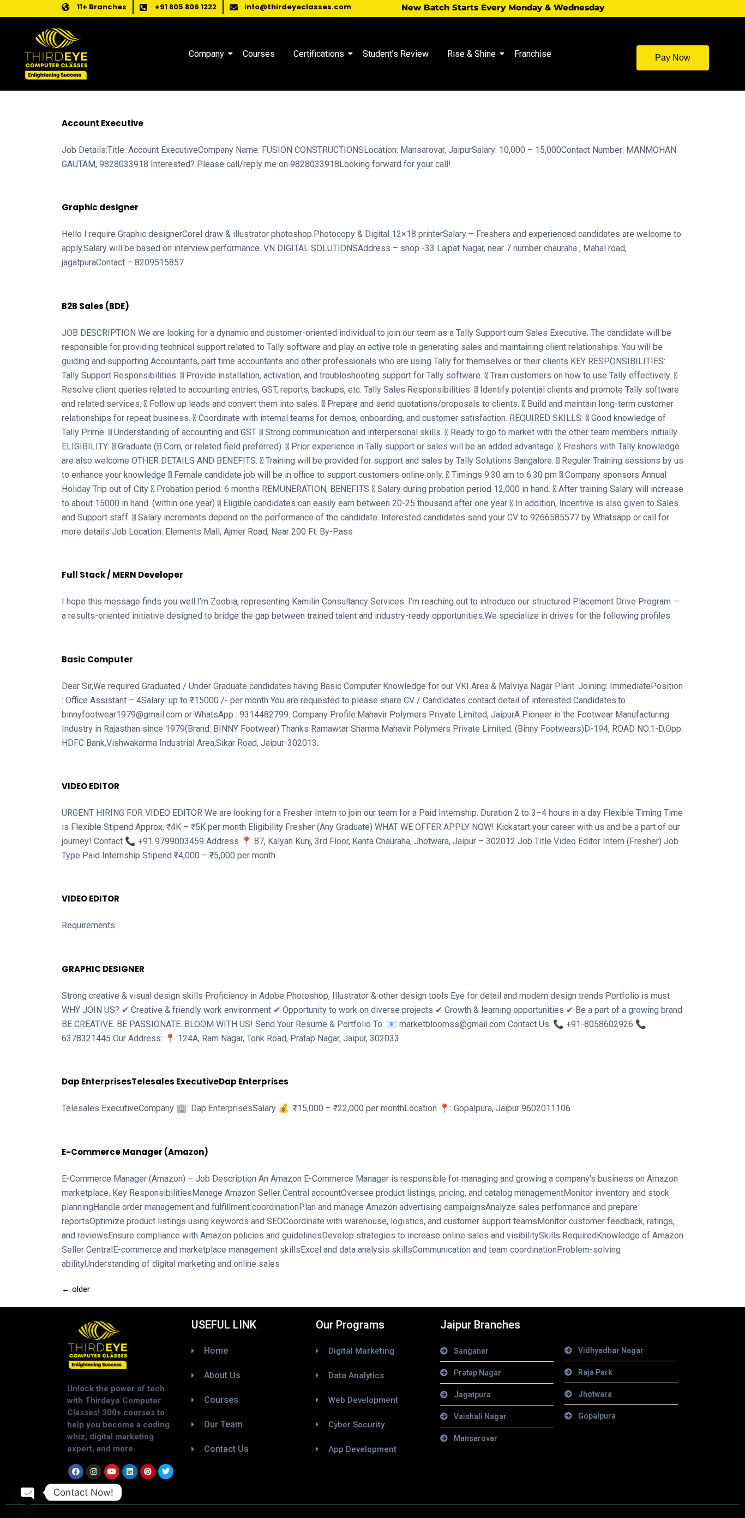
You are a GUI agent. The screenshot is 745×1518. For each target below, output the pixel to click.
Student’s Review (396, 54)
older (76, 1289)
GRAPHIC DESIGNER (103, 969)
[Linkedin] (129, 1471)
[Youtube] (111, 1471)
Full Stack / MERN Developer (122, 574)
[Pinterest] (147, 1471)
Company (206, 54)
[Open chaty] (28, 1492)
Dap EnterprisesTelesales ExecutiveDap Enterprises (175, 1081)
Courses (259, 54)
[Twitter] (165, 1471)
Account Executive (102, 123)
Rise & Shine (471, 54)
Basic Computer (97, 659)
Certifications (318, 54)
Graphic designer (100, 207)
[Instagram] (93, 1471)
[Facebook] (75, 1471)
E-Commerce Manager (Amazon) (135, 1152)
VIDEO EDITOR (90, 786)
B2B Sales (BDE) (95, 306)
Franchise (532, 54)
